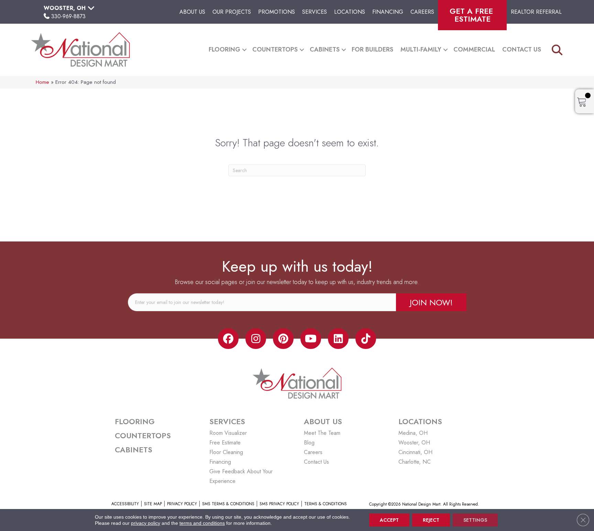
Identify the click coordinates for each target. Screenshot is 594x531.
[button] (244, 49)
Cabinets (325, 49)
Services (314, 12)
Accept (389, 520)
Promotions (276, 12)
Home (42, 82)
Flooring (224, 49)
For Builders (372, 49)
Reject (431, 520)
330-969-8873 (68, 16)
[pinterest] (283, 338)
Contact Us (521, 49)
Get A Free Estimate (472, 14)
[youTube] (310, 338)
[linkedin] (338, 338)
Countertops (275, 49)
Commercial (474, 49)
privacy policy (145, 523)
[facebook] (228, 338)
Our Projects (231, 12)
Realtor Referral (536, 12)
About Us (192, 12)
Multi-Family (420, 49)
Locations (349, 12)
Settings (475, 520)
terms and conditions (202, 523)
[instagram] (255, 338)
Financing (387, 12)
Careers (422, 12)
